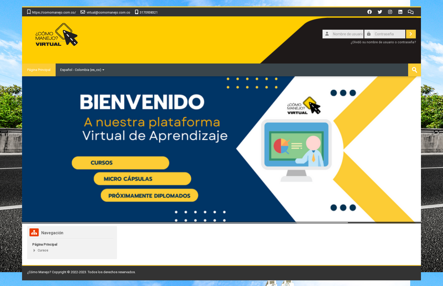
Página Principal (39, 70)
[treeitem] (72, 244)
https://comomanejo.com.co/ (54, 12)
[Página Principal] (56, 35)
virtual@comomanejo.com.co (108, 12)
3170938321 (149, 12)
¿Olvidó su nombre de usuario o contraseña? (383, 42)
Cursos (43, 250)
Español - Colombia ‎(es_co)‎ (80, 70)
